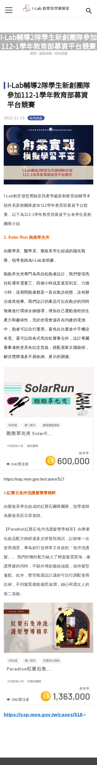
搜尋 (89, 10)
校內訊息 (60, 53)
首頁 (33, 53)
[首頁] (48, 8)
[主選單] (8, 10)
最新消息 (45, 53)
